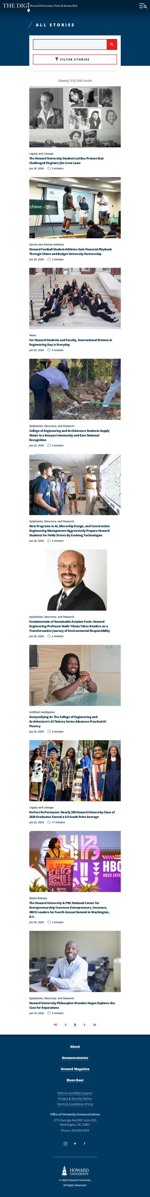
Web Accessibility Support (75, 1093)
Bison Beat (75, 1080)
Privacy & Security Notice (75, 1099)
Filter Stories (75, 59)
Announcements (75, 1057)
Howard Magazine (75, 1069)
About (75, 1046)
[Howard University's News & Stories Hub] (16, 7)
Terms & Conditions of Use (75, 1104)
